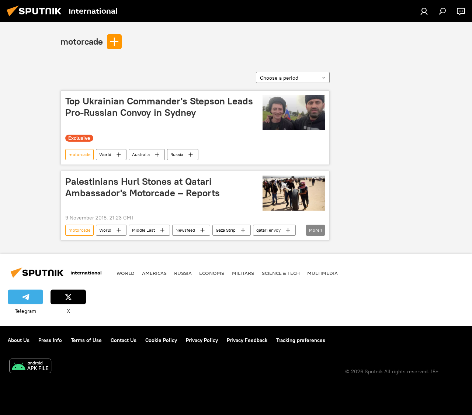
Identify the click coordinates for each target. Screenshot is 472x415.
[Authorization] (424, 11)
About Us (19, 340)
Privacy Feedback (247, 340)
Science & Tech (281, 273)
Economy (212, 273)
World (105, 154)
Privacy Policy (202, 340)
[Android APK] (30, 367)
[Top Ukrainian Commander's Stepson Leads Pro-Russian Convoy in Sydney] (294, 112)
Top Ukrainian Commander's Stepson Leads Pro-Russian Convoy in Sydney (159, 106)
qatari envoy (268, 230)
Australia (141, 154)
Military (243, 273)
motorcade (81, 41)
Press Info (50, 340)
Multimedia (322, 273)
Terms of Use (86, 340)
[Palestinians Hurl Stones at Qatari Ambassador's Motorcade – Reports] (294, 193)
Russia (176, 154)
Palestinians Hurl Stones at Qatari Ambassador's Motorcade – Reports (142, 187)
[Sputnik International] (36, 17)
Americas (154, 273)
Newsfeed (185, 230)
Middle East (143, 230)
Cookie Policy (161, 340)
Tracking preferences (300, 340)
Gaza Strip (226, 230)
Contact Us (123, 340)
